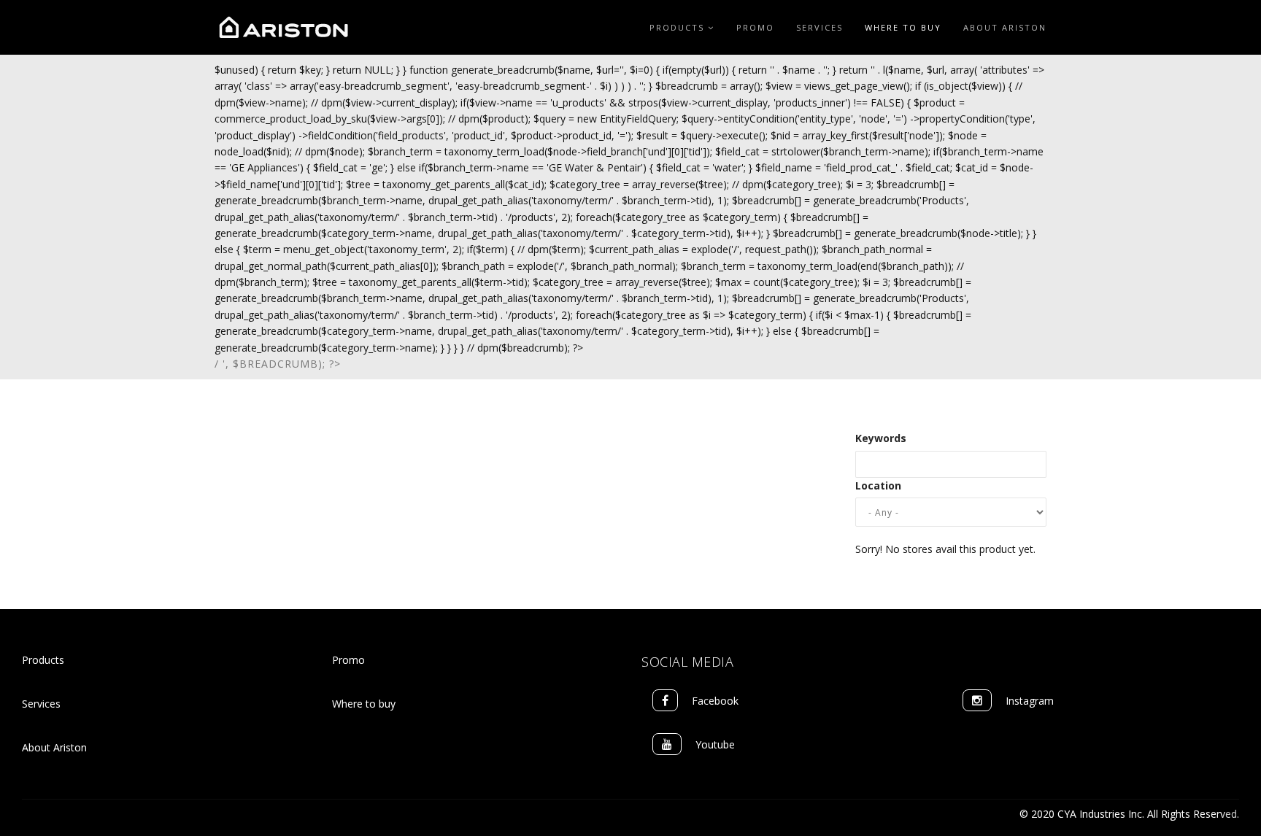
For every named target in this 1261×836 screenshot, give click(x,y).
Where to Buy (903, 27)
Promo (755, 27)
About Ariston (1004, 27)
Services (819, 27)
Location (878, 485)
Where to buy (364, 704)
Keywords (880, 438)
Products (678, 27)
